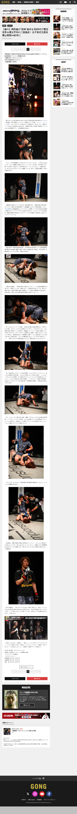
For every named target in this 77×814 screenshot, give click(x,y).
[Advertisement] (26, 760)
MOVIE (37, 2)
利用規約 (39, 799)
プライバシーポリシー (49, 799)
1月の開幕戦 (8, 209)
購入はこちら (27, 705)
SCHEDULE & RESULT (28, 2)
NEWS (13, 2)
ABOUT (24, 799)
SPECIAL (19, 2)
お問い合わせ (31, 799)
